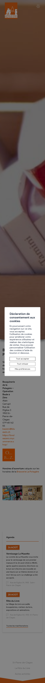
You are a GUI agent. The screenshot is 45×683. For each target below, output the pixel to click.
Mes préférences (22, 369)
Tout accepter (22, 359)
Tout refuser (22, 364)
